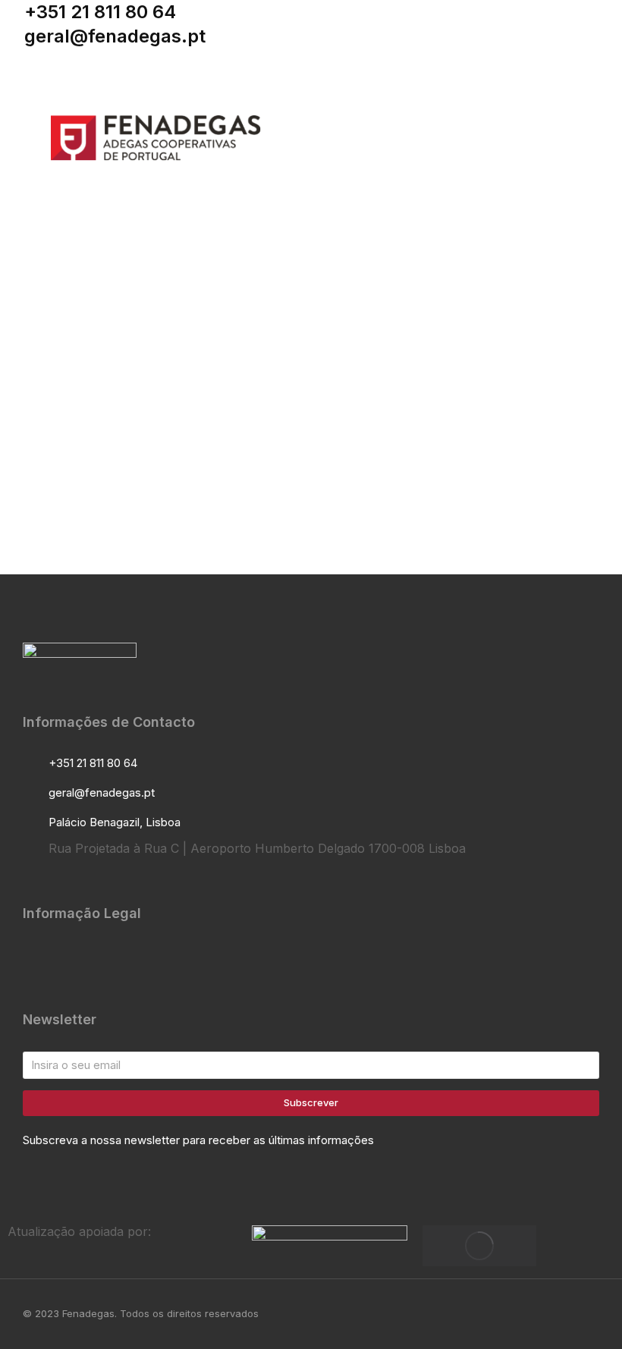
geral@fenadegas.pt (115, 36)
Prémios (80, 390)
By (163, 390)
